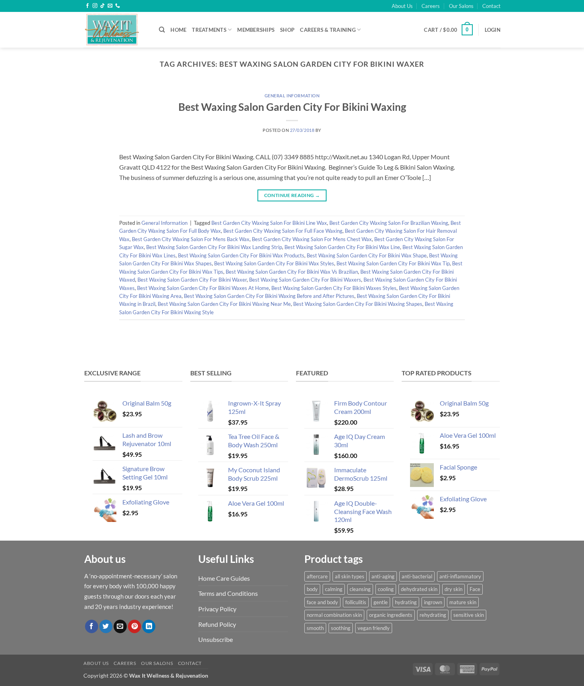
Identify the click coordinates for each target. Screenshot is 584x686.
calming (333, 589)
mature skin (462, 602)
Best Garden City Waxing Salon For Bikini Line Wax (269, 223)
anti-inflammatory (460, 576)
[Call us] (117, 6)
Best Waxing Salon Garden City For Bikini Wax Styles (274, 263)
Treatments (209, 30)
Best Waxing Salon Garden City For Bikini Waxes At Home (203, 288)
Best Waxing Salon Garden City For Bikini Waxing (292, 107)
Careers (431, 6)
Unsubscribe (215, 639)
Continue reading (292, 195)
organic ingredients (390, 615)
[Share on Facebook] (91, 626)
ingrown (433, 602)
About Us (402, 6)
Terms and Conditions (228, 593)
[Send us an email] (110, 6)
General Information (292, 95)
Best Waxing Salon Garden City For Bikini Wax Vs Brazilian (292, 272)
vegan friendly (374, 628)
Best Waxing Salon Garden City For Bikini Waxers (305, 279)
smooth (315, 628)
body (312, 589)
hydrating (406, 602)
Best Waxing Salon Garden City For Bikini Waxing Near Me (224, 304)
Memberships (256, 30)
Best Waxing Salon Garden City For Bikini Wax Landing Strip (214, 247)
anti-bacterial (417, 576)
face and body (322, 602)
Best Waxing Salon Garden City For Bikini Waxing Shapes (357, 304)
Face (475, 589)
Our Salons (461, 6)
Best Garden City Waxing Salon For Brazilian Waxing (388, 223)
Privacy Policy (217, 609)
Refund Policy (217, 624)
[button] (448, 30)
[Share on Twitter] (105, 626)
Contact (491, 6)
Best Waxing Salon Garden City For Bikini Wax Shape (367, 255)
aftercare (317, 576)
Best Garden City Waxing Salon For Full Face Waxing (282, 231)
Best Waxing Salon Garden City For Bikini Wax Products (241, 255)
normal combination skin (334, 615)
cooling (386, 589)
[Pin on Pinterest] (134, 626)
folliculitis (355, 602)
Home (178, 30)
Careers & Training (328, 30)
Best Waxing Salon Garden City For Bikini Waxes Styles (333, 288)
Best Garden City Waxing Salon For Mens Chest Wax (312, 239)
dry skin (453, 589)
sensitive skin (468, 615)
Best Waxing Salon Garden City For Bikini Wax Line (342, 247)
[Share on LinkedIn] (148, 626)
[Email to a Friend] (120, 626)
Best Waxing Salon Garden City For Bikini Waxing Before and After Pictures (269, 296)
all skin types (349, 576)
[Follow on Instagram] (95, 6)
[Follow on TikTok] (102, 6)
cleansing (360, 589)
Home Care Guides (224, 578)
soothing (340, 628)
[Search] (162, 29)
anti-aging (382, 576)
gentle (380, 602)
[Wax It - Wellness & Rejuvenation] (115, 30)
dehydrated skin (419, 589)
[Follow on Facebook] (87, 6)
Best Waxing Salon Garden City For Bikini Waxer (192, 279)
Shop (287, 30)
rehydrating (433, 615)
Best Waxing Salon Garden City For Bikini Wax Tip (393, 263)
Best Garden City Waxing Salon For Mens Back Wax (190, 239)
